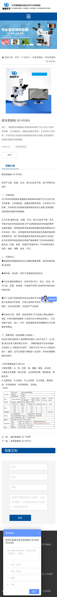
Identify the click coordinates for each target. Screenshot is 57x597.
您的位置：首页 (12, 57)
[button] (24, 44)
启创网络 (47, 591)
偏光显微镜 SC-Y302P (20, 437)
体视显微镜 (37, 57)
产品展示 (26, 57)
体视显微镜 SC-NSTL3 (20, 441)
